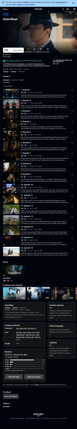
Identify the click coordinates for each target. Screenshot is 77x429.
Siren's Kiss (62, 293)
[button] (15, 370)
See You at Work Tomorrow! (14, 293)
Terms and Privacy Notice (17, 418)
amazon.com (61, 2)
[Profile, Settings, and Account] (74, 9)
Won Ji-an (69, 60)
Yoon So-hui (30, 335)
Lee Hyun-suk (21, 328)
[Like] (34, 49)
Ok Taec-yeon (60, 60)
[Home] (38, 9)
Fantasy (13, 71)
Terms (36, 385)
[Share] (47, 49)
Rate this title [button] (14, 377)
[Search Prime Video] (63, 9)
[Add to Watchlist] (28, 49)
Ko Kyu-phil (29, 337)
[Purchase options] (72, 90)
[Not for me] (41, 49)
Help (38, 418)
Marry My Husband (38, 293)
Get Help (6, 406)
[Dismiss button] (73, 3)
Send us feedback (30, 418)
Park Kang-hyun (58, 61)
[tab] (6, 80)
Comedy (6, 71)
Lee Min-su (32, 328)
